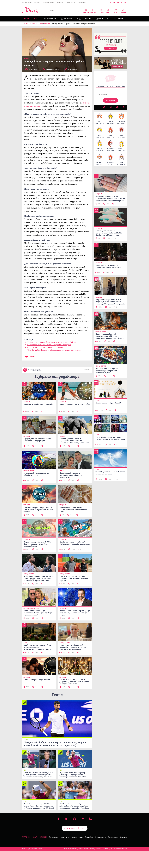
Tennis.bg (60, 2)
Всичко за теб (30, 19)
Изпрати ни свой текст (74, 828)
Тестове (101, 12)
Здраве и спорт (102, 19)
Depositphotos (53, 837)
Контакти (43, 837)
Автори (35, 837)
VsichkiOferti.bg (27, 2)
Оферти (123, 12)
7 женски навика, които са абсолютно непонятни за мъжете (53, 350)
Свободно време (49, 19)
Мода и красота (84, 19)
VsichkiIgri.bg (82, 2)
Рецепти (86, 12)
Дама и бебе (66, 19)
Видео (108, 12)
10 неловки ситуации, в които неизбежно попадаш (49, 345)
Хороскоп (118, 19)
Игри (115, 12)
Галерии (93, 12)
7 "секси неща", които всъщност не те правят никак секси (52, 342)
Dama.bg (37, 2)
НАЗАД (32, 357)
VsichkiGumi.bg (70, 2)
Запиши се (110, 100)
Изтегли (110, 48)
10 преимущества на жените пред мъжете (46, 347)
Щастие (47, 24)
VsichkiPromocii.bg (49, 2)
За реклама (26, 837)
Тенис (57, 694)
